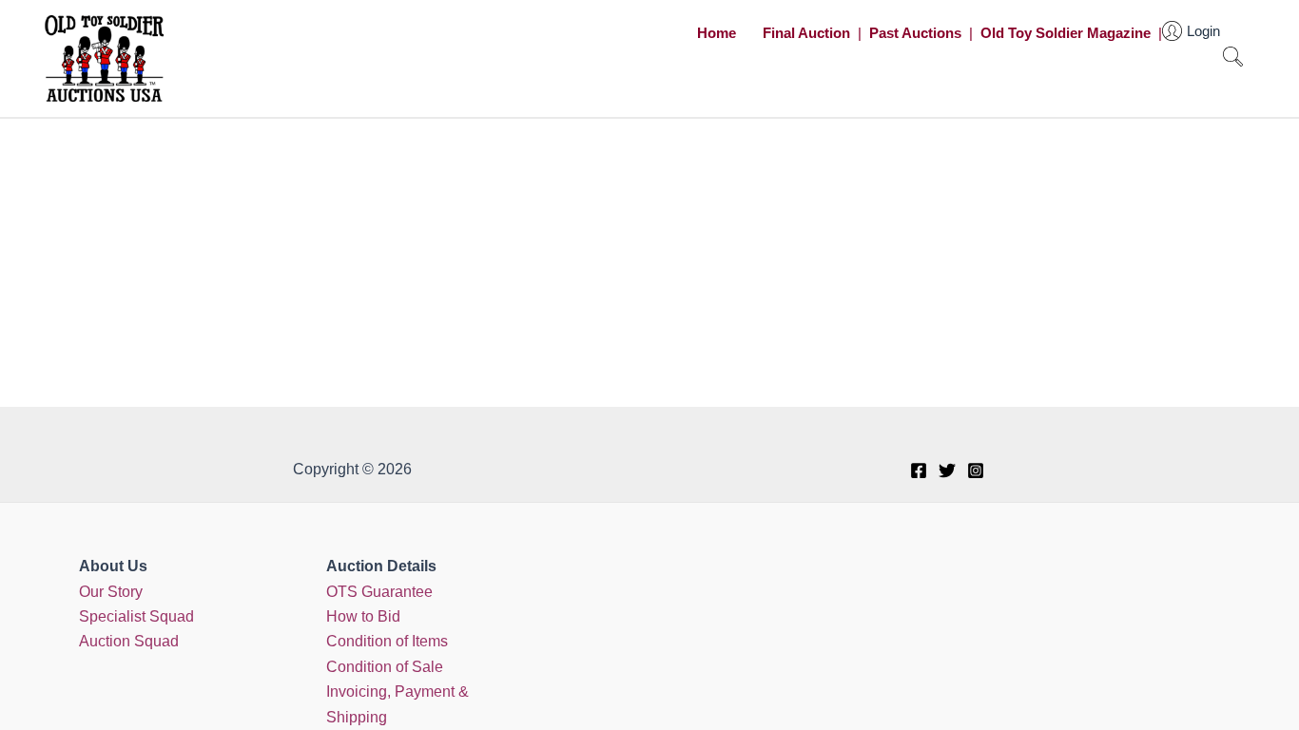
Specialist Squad (136, 616)
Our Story (111, 592)
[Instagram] (975, 470)
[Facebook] (918, 470)
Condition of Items (387, 641)
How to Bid (363, 616)
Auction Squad (129, 641)
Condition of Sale (384, 667)
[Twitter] (947, 470)
